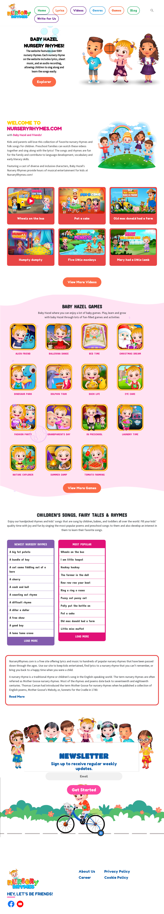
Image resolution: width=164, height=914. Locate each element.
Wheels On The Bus (72, 552)
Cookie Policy (116, 877)
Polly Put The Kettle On (75, 605)
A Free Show (17, 617)
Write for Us (46, 18)
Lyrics (60, 10)
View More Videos (82, 282)
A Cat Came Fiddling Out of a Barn (27, 569)
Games (116, 10)
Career (85, 877)
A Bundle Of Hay (19, 559)
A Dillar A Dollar (19, 610)
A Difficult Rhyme (20, 602)
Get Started (84, 789)
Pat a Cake (67, 613)
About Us (87, 871)
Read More (17, 696)
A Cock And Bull (19, 587)
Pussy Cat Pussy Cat (74, 598)
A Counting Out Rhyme (23, 594)
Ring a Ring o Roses (73, 590)
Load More (31, 640)
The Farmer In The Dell (75, 575)
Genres (97, 10)
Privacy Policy (117, 871)
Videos (78, 10)
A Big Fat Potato (19, 552)
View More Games (82, 488)
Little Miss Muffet (72, 628)
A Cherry (14, 579)
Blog (133, 10)
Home (42, 10)
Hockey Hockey (70, 567)
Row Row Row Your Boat (75, 582)
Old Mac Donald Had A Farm (78, 621)
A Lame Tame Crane (21, 633)
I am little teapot (72, 559)
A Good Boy (16, 625)
